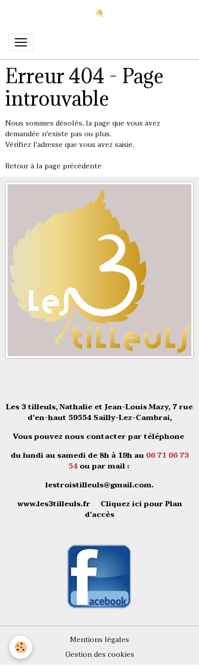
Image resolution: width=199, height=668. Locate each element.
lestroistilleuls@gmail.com (98, 485)
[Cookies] (20, 647)
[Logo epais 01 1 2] (99, 270)
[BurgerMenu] (21, 42)
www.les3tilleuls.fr (53, 504)
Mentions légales (99, 640)
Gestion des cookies (99, 654)
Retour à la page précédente (53, 166)
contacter (106, 436)
